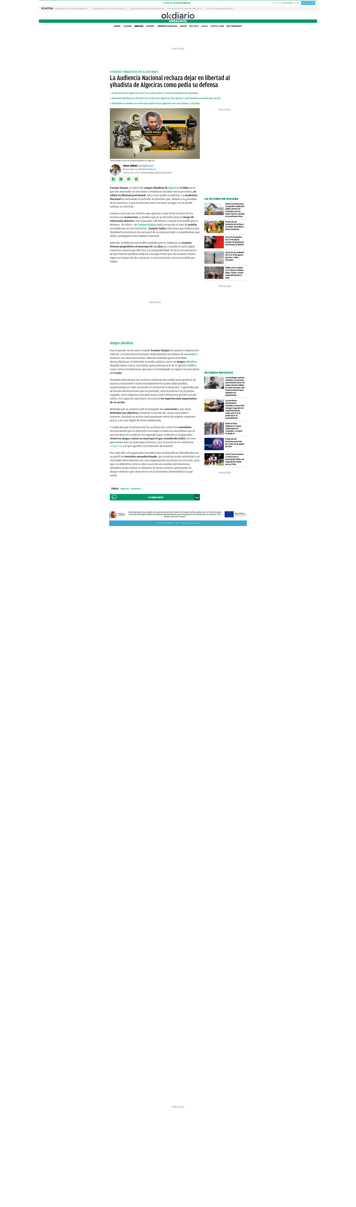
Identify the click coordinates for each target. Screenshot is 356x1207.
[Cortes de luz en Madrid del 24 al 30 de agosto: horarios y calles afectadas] (214, 257)
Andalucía (138, 26)
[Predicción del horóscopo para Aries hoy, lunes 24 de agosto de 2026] (214, 444)
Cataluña (127, 26)
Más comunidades (234, 26)
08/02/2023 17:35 (131, 173)
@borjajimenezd (146, 166)
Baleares (150, 26)
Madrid (117, 26)
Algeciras (174, 187)
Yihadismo (136, 488)
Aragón (183, 26)
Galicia (205, 26)
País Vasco (194, 26)
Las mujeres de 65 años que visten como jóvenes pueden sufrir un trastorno (158, 9)
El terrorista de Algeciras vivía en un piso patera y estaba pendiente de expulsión (155, 93)
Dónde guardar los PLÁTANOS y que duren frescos (111, 9)
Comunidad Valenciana (167, 26)
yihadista (191, 361)
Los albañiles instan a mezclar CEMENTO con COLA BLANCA (77, 9)
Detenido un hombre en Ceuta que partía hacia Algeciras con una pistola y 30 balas (156, 103)
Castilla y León (217, 26)
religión (115, 446)
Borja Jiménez (130, 166)
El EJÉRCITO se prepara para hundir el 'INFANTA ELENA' (226, 9)
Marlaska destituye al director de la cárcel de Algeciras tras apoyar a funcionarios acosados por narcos (166, 98)
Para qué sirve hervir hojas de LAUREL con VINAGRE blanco (190, 9)
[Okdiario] (178, 15)
